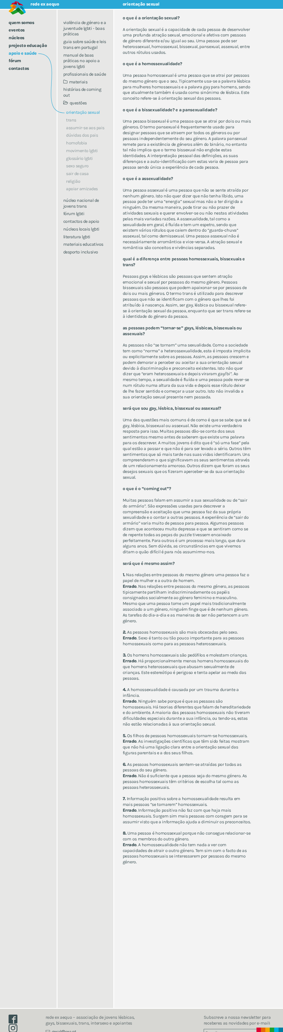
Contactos (19, 68)
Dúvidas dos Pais (82, 135)
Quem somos (21, 22)
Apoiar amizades (82, 188)
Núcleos (16, 37)
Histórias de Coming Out (82, 92)
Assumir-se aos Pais (85, 127)
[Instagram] (15, 1029)
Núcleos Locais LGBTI (81, 229)
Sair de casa (77, 173)
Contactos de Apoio (81, 221)
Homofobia (76, 142)
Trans (71, 120)
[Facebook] (15, 1020)
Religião (73, 181)
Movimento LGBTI (82, 150)
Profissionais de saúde (84, 74)
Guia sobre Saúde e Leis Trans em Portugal (84, 44)
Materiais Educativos (83, 244)
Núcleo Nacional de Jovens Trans (81, 203)
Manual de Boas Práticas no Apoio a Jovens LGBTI (81, 60)
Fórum (15, 60)
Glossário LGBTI (79, 158)
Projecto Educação (28, 45)
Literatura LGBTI (76, 236)
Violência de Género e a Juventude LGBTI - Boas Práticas (84, 28)
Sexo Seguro (77, 165)
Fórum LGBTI (74, 213)
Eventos (17, 30)
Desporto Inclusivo (80, 252)
